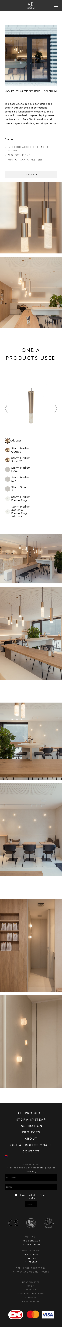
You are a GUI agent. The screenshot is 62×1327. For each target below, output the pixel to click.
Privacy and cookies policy (31, 1272)
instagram (31, 1254)
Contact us (31, 174)
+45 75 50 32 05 (31, 1245)
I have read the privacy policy (32, 1196)
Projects (31, 1132)
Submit (31, 1204)
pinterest (31, 1262)
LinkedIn (31, 1258)
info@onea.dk (31, 1241)
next (56, 408)
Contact (31, 1151)
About (31, 1138)
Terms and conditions (31, 1268)
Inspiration (31, 1126)
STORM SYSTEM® (31, 1119)
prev (6, 408)
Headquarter (31, 1282)
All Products (31, 1113)
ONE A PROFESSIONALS (31, 1145)
